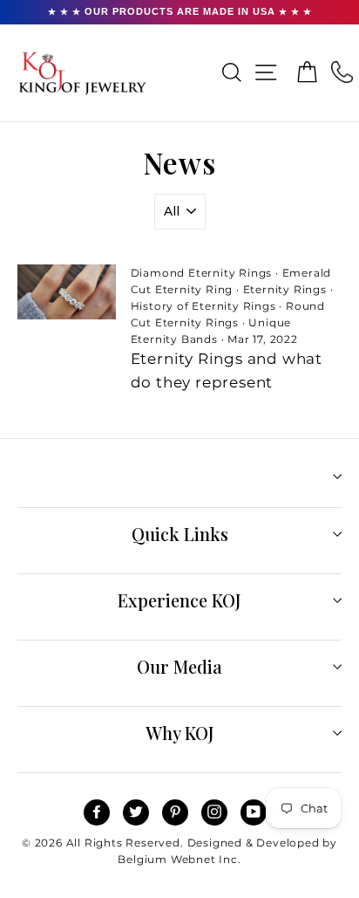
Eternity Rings (285, 289)
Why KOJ (180, 732)
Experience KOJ (179, 600)
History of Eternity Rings (203, 305)
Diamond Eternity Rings (202, 272)
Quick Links (180, 533)
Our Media (179, 666)
